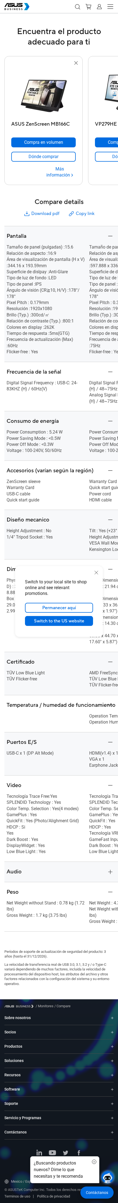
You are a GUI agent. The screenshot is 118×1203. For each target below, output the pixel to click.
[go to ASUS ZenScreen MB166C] (43, 92)
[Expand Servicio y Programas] (112, 1118)
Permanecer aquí (59, 608)
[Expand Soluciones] (112, 1060)
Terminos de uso (17, 1196)
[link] (43, 157)
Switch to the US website (59, 621)
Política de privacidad (53, 1196)
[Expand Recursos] (112, 1075)
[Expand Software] (112, 1089)
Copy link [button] (85, 213)
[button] (77, 6)
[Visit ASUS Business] (20, 1006)
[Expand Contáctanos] (112, 1132)
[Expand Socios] (112, 1032)
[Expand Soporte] (112, 1103)
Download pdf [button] (45, 213)
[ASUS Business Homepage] (17, 6)
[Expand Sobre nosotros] (112, 1017)
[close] (96, 572)
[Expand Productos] (112, 1046)
